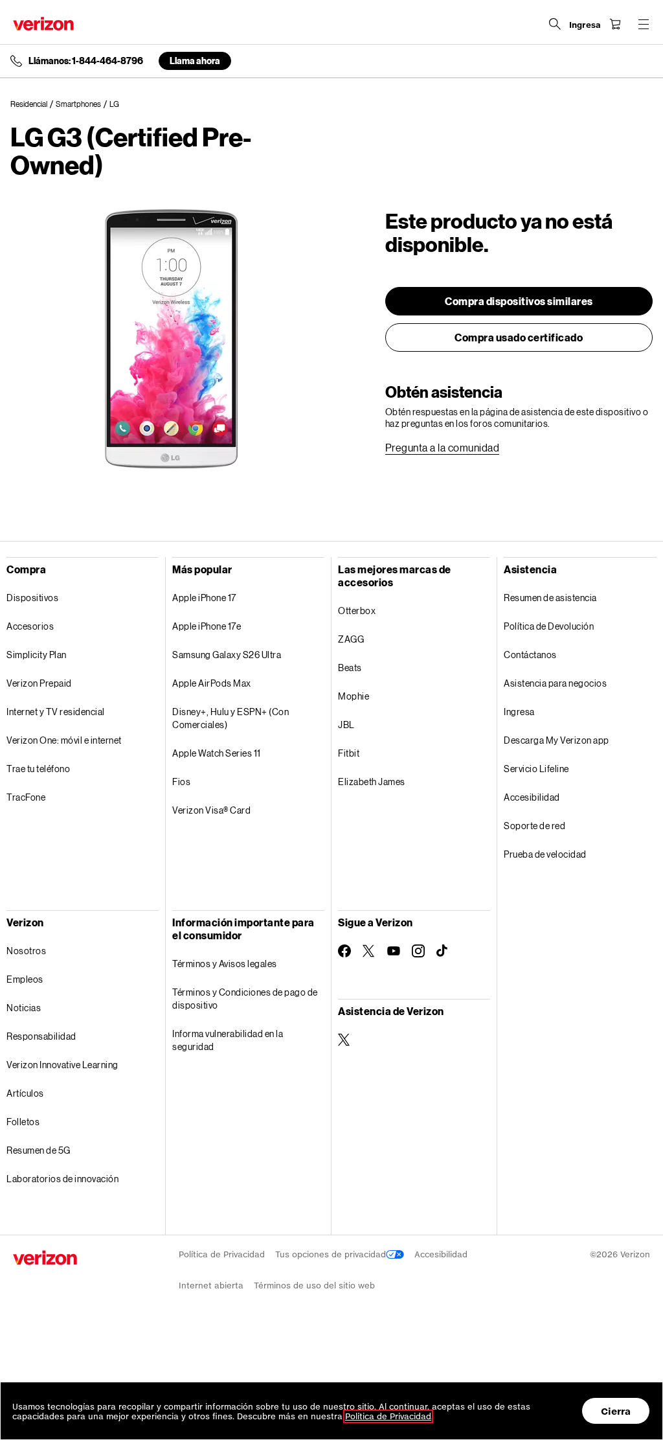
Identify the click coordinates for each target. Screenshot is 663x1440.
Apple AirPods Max (211, 683)
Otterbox (357, 610)
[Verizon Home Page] (43, 23)
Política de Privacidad (222, 1254)
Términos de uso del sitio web (314, 1285)
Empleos (24, 979)
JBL (346, 724)
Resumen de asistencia (550, 597)
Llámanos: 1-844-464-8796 (85, 60)
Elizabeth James (371, 781)
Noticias (23, 1007)
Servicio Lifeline (536, 768)
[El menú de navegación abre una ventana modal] (643, 24)
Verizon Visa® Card (211, 810)
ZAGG (351, 639)
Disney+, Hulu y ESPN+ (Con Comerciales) (230, 718)
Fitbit (348, 753)
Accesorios (30, 626)
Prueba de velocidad (545, 854)
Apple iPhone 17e (206, 626)
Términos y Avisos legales (224, 963)
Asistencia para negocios (555, 683)
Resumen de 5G (38, 1150)
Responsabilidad (41, 1036)
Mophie (353, 696)
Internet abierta (211, 1285)
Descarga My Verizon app (556, 740)
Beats (350, 667)
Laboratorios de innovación (62, 1178)
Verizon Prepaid (39, 683)
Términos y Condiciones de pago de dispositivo (245, 999)
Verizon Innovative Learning (62, 1064)
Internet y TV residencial (55, 711)
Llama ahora (195, 60)
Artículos (25, 1093)
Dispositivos (32, 597)
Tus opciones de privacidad (330, 1254)
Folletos (22, 1121)
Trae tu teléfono (38, 768)
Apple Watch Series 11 (216, 753)
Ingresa (519, 711)
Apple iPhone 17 (204, 597)
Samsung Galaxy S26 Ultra (226, 654)
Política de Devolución (549, 626)
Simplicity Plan (36, 654)
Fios (181, 781)
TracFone (25, 797)
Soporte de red (534, 825)
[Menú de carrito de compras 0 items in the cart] (615, 24)
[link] (33, 104)
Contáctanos (530, 654)
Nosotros (26, 950)
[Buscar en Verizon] (555, 24)
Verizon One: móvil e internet (64, 740)
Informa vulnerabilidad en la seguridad (227, 1040)
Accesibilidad (532, 797)
